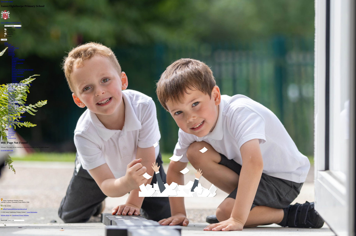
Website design (5, 215)
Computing (15, 58)
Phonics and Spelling (18, 71)
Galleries (10, 130)
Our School (7, 44)
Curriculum (11, 54)
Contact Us (7, 136)
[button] (5, 29)
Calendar (10, 128)
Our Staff (11, 51)
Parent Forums (12, 113)
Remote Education (17, 83)
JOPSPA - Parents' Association (17, 111)
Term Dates (11, 98)
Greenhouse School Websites (20, 215)
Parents (6, 93)
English (14, 61)
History (14, 64)
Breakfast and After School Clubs (18, 105)
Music (13, 68)
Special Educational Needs (16, 121)
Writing (14, 79)
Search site (4, 220)
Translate (18, 27)
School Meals (12, 100)
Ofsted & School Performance (17, 116)
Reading (14, 74)
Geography (15, 81)
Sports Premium (13, 123)
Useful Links (12, 110)
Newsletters (11, 133)
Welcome (11, 46)
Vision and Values (13, 48)
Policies (10, 118)
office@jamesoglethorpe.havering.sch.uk (15, 209)
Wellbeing (11, 91)
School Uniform (13, 101)
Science (14, 78)
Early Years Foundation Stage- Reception (20, 84)
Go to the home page (7, 150)
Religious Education (18, 76)
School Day (11, 96)
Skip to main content (7, 1)
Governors (11, 53)
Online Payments (13, 103)
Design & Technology (18, 59)
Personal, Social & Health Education (22, 69)
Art (13, 56)
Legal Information (32, 212)
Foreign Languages (17, 63)
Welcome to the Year (14, 106)
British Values (12, 89)
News (6, 126)
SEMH (10, 125)
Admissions (11, 49)
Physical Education (17, 73)
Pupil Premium (12, 120)
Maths (13, 66)
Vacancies (11, 135)
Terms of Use (12, 138)
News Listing (12, 131)
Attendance (11, 94)
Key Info (7, 115)
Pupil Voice (11, 88)
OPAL (10, 86)
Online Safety (12, 108)
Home (6, 43)
